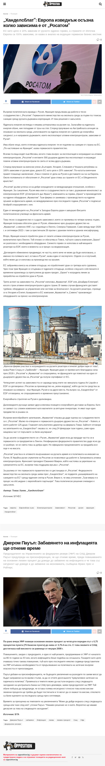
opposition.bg (24, 755)
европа (13, 508)
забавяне (30, 720)
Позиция (14, 14)
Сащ (76, 720)
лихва (51, 720)
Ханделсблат (10, 512)
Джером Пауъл (16, 720)
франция (90, 508)
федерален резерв (13, 724)
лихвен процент (64, 720)
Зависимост (60, 508)
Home (5, 14)
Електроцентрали (44, 508)
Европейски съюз (26, 508)
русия (80, 508)
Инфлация (41, 720)
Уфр (82, 720)
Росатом (71, 508)
